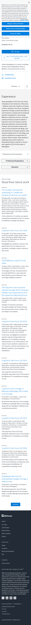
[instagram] (15, 598)
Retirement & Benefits (8, 551)
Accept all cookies (15, 33)
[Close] (29, 2)
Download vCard (10, 78)
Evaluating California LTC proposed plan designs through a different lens (15, 479)
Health (3, 545)
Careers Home (6, 563)
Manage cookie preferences (15, 23)
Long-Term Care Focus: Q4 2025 (14, 321)
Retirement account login (6, 603)
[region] (15, 18)
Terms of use (4, 609)
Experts (4, 536)
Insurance (4, 548)
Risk (3, 554)
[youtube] (11, 598)
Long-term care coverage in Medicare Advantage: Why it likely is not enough (15, 391)
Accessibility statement (6, 613)
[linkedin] (7, 598)
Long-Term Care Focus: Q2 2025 (14, 360)
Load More (16, 504)
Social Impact (5, 527)
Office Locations (6, 533)
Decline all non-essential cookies (15, 28)
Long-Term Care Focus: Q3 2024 (14, 448)
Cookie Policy (24, 20)
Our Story (4, 524)
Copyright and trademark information (8, 606)
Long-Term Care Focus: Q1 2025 (14, 418)
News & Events (6, 530)
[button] (3, 598)
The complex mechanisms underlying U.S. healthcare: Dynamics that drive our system (14, 192)
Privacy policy (4, 611)
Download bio (9, 75)
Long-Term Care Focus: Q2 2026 (14, 231)
